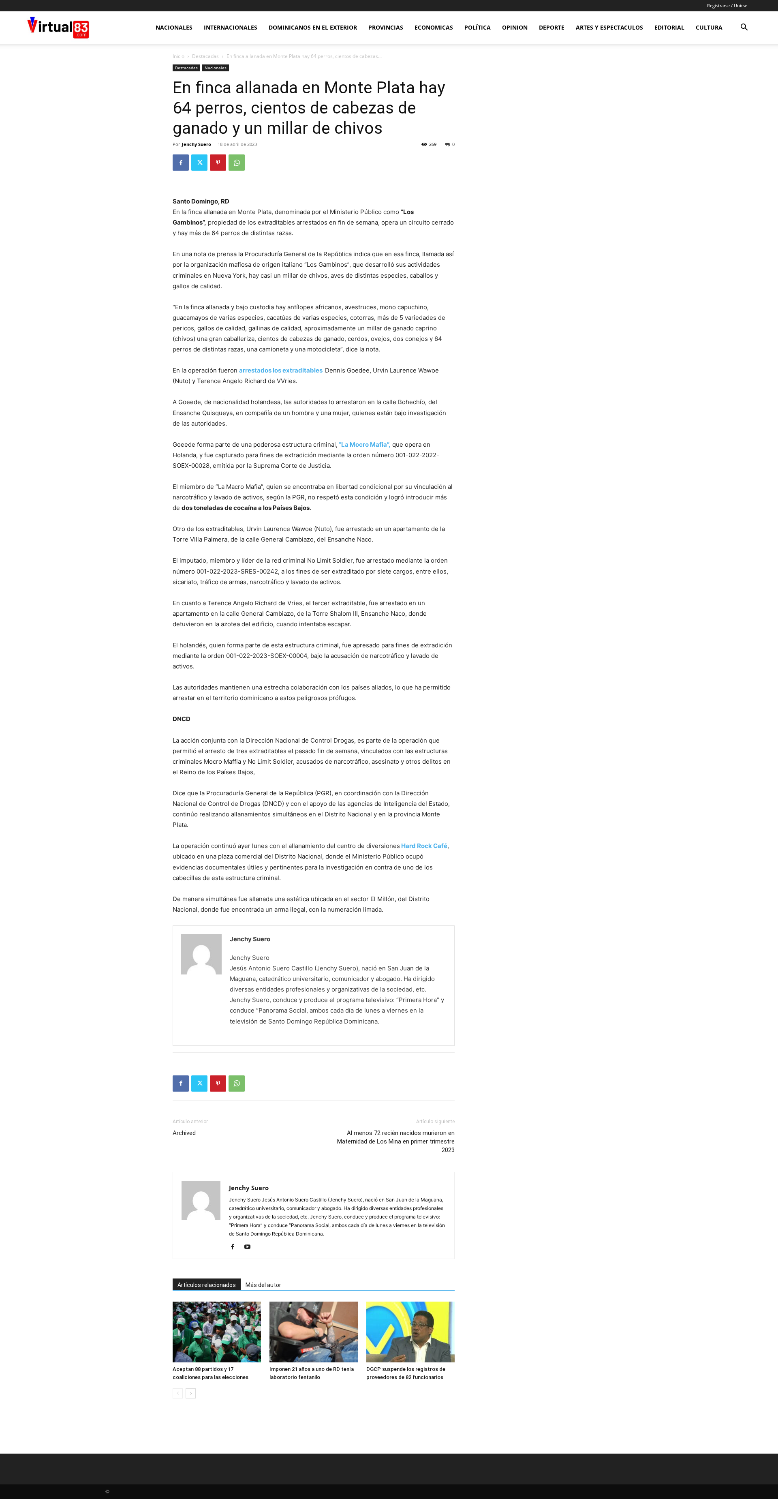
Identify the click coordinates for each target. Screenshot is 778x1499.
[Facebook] (181, 162)
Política (477, 27)
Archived (184, 1133)
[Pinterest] (218, 162)
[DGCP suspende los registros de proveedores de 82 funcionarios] (410, 1332)
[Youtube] (250, 1247)
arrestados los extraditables (281, 370)
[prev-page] (178, 1393)
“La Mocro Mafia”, (364, 444)
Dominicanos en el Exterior (313, 27)
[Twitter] (199, 162)
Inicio (178, 56)
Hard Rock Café (423, 846)
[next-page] (191, 1393)
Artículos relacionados (206, 1285)
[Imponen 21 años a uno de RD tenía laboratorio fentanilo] (313, 1332)
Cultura (709, 27)
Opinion (515, 27)
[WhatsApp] (237, 162)
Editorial (669, 27)
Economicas (434, 27)
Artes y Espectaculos (609, 27)
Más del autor (263, 1285)
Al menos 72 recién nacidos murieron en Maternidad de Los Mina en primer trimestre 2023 (396, 1141)
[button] (744, 28)
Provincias (385, 27)
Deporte (551, 27)
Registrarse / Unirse (727, 5)
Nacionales (174, 27)
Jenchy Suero (196, 144)
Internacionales (230, 27)
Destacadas (205, 56)
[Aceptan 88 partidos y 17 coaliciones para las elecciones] (217, 1332)
